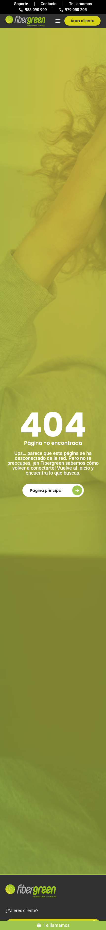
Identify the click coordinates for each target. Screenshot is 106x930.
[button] (58, 21)
